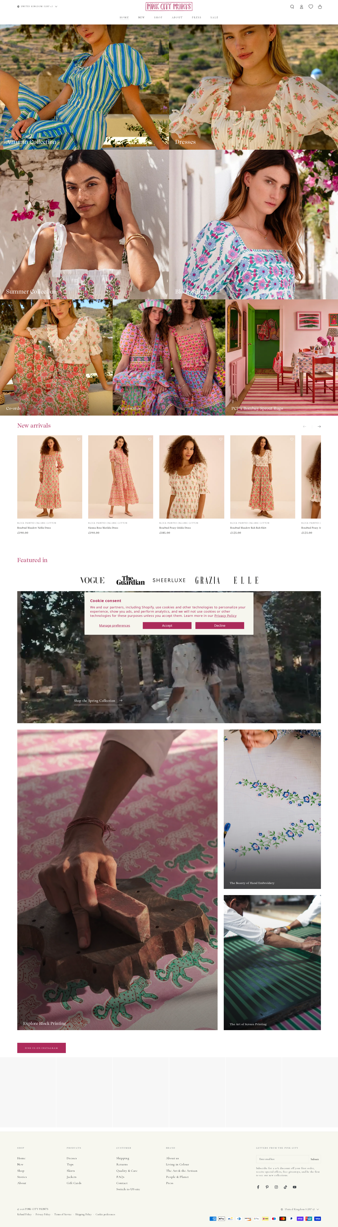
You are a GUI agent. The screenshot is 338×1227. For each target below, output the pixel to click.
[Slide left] (307, 426)
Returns (122, 1164)
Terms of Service (62, 1214)
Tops (70, 1164)
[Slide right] (316, 426)
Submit (315, 1159)
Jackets (72, 1177)
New (20, 1164)
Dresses (72, 1158)
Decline (219, 625)
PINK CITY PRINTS (36, 1209)
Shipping (122, 1158)
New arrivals (34, 425)
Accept (167, 625)
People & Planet (177, 1177)
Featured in (32, 560)
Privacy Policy (225, 615)
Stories (22, 1177)
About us (172, 1158)
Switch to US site (128, 1189)
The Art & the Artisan (182, 1171)
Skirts (71, 1171)
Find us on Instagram (41, 1048)
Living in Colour (177, 1164)
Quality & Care (127, 1171)
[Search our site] (292, 6)
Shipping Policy (83, 1214)
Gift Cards (74, 1183)
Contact (122, 1183)
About (21, 1183)
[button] (78, 477)
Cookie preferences (105, 1214)
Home (21, 1158)
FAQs (120, 1177)
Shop (20, 1171)
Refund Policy (24, 1214)
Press (169, 1183)
